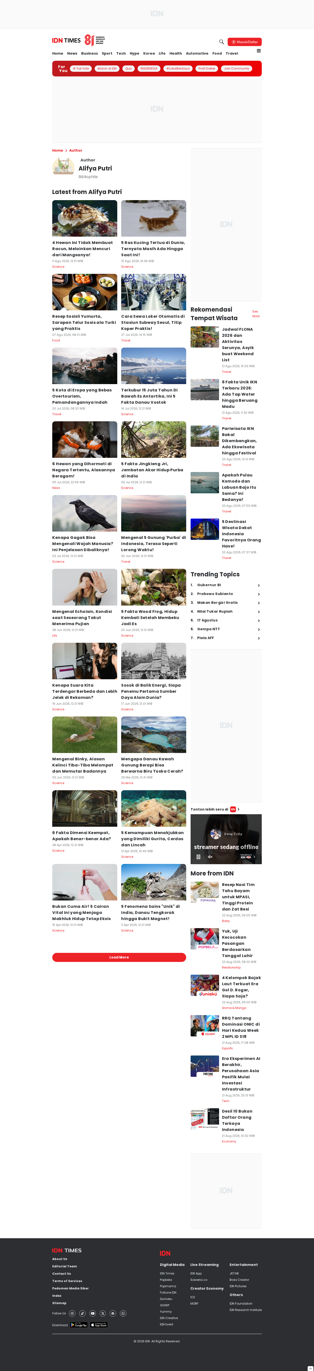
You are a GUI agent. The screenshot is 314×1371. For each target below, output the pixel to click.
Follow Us (59, 1313)
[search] (222, 42)
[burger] (259, 50)
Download (60, 1325)
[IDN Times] (78, 40)
